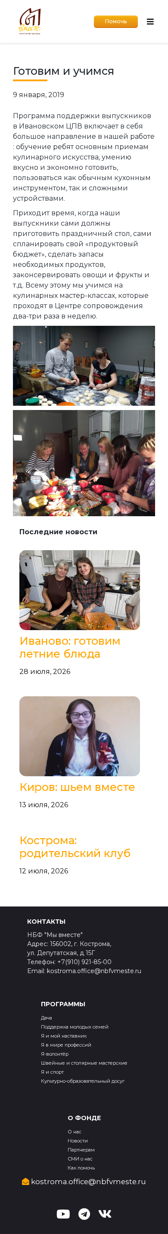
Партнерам (81, 1150)
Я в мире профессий (66, 1045)
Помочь (116, 21)
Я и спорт (52, 1072)
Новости (78, 1141)
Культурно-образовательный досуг (82, 1081)
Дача (46, 1018)
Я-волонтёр (54, 1054)
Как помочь (81, 1168)
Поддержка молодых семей (75, 1027)
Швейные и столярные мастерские (84, 1063)
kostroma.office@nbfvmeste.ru (87, 1181)
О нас (74, 1132)
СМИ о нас (80, 1159)
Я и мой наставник (64, 1036)
